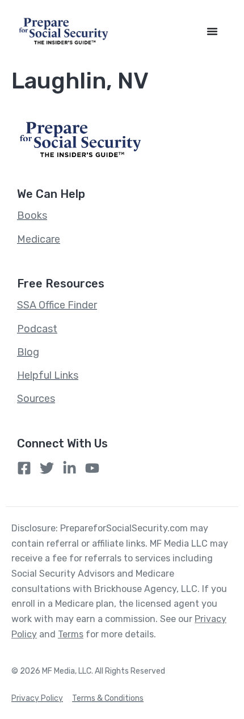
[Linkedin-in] (69, 468)
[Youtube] (92, 468)
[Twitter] (47, 468)
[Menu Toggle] (212, 31)
